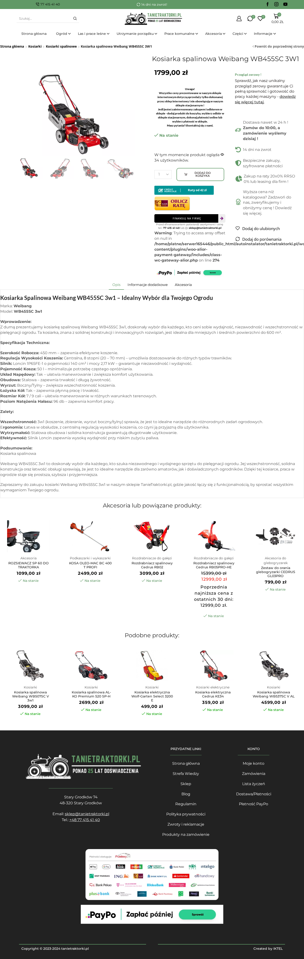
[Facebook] (268, 4)
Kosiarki (35, 46)
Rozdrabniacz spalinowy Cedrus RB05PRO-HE (213, 565)
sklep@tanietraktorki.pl (205, 228)
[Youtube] (285, 4)
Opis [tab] (116, 284)
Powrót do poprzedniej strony (279, 46)
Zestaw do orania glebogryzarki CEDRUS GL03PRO (275, 572)
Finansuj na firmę (187, 218)
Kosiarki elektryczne (212, 687)
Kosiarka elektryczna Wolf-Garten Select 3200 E (152, 696)
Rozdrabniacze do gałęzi (152, 558)
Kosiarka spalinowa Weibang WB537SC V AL (273, 694)
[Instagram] (276, 4)
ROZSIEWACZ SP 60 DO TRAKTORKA (28, 565)
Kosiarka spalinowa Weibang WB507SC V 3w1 (30, 696)
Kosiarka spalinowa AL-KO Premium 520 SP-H (91, 694)
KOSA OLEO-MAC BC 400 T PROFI (90, 565)
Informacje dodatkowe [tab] (148, 284)
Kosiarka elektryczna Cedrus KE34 (213, 694)
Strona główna (12, 46)
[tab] (116, 285)
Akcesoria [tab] (183, 284)
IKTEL (278, 948)
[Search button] (75, 18)
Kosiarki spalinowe (61, 46)
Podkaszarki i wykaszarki (90, 558)
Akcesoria (28, 558)
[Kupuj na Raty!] (184, 190)
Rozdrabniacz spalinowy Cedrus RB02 (152, 565)
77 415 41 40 (171, 228)
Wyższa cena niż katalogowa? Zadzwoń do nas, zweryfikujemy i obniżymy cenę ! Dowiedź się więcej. (267, 203)
